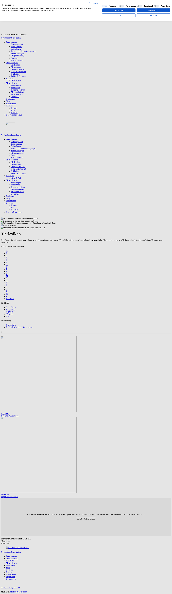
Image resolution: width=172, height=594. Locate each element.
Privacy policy (93, 3)
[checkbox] (104, 6)
